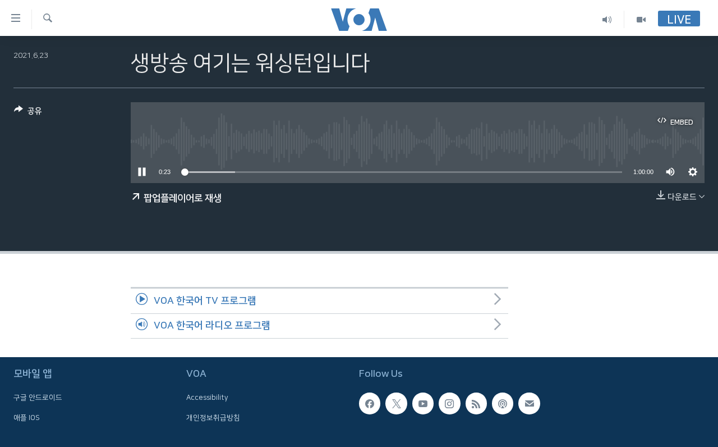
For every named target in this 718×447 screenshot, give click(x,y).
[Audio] (607, 19)
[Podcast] (502, 403)
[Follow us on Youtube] (423, 403)
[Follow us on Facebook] (369, 403)
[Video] (641, 19)
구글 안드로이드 (37, 398)
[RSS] (476, 403)
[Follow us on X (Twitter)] (396, 403)
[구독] (529, 403)
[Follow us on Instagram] (449, 403)
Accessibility (207, 398)
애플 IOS (26, 418)
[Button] (28, 113)
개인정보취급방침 (213, 418)
